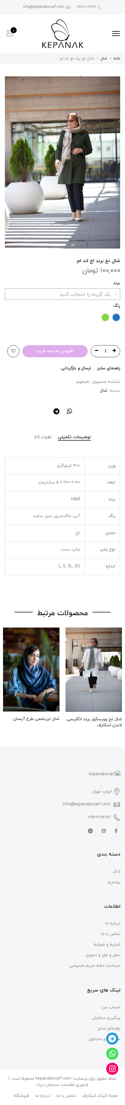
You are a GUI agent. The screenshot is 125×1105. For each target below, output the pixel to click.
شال (103, 58)
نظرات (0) (43, 437)
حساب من (111, 1007)
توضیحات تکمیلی (74, 437)
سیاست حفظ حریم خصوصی (94, 965)
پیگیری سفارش (106, 1018)
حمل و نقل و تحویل (103, 955)
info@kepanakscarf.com (86, 804)
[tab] (74, 438)
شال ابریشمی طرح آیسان (36, 719)
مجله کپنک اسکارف (100, 1096)
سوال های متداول (104, 1039)
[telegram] (89, 830)
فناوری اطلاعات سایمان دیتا (62, 1085)
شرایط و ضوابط (106, 944)
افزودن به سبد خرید (55, 351)
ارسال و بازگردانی (76, 368)
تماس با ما (110, 934)
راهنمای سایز (108, 368)
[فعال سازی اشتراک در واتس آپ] (69, 412)
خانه (116, 58)
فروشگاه (21, 1096)
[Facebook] (115, 830)
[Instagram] (103, 830)
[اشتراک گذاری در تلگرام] (56, 412)
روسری (114, 882)
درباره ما (112, 923)
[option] (62, 162)
